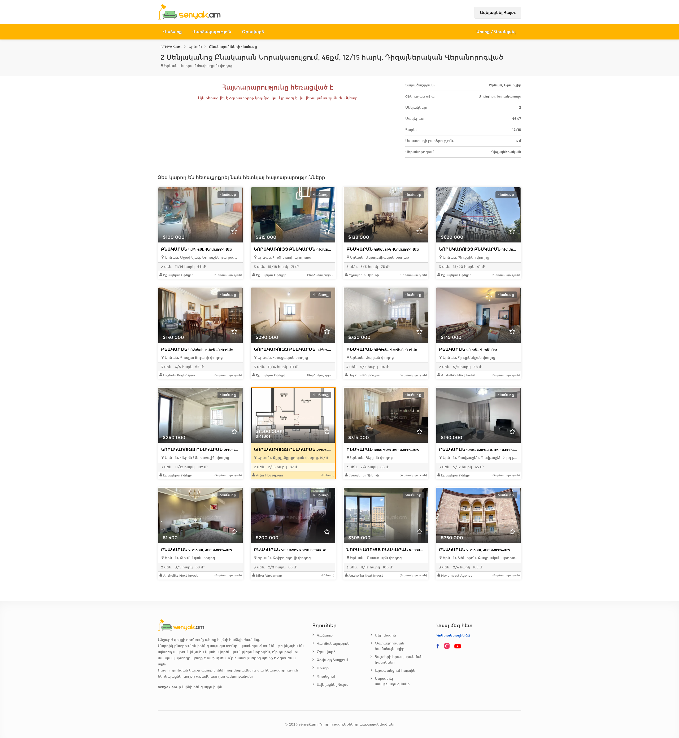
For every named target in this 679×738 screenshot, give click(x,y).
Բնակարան (196, 249)
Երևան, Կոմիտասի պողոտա (283, 257)
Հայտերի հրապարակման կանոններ (399, 660)
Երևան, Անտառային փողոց (375, 558)
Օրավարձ (253, 31)
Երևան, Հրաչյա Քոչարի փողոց (193, 357)
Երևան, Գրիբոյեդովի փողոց (283, 558)
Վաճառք (172, 31)
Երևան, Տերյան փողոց (371, 458)
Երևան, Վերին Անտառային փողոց (196, 458)
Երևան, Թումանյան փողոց (189, 558)
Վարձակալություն (211, 31)
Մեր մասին (385, 635)
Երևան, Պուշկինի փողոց (465, 257)
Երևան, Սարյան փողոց (371, 357)
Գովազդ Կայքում (332, 660)
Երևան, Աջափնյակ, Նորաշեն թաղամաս (202, 257)
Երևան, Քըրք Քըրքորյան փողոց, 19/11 (292, 458)
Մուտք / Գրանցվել (496, 31)
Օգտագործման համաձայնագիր (389, 646)
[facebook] (438, 646)
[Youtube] (458, 646)
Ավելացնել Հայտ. (498, 12)
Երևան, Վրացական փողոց (282, 357)
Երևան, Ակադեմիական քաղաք (379, 257)
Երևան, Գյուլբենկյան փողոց (468, 357)
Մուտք (323, 668)
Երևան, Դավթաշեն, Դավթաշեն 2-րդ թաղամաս (480, 458)
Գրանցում (326, 676)
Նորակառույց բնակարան (312, 249)
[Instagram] (448, 646)
